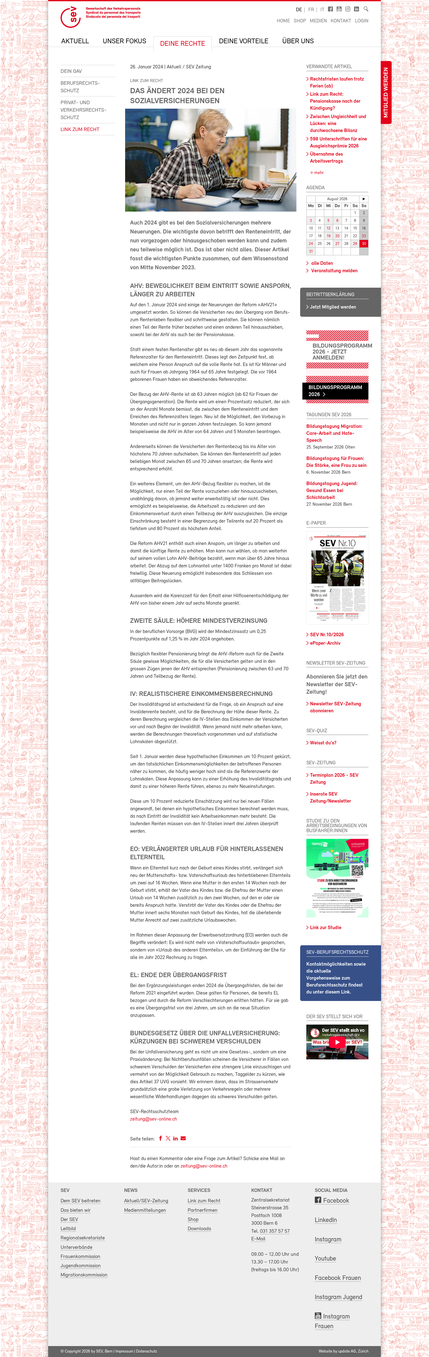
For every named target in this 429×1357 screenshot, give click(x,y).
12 (328, 228)
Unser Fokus (124, 41)
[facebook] (160, 1139)
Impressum (124, 1352)
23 (364, 236)
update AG (347, 1352)
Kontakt (341, 21)
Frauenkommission (80, 1256)
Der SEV (69, 1219)
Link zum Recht (80, 129)
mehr (318, 173)
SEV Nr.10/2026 (327, 635)
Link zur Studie (325, 927)
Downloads (199, 1228)
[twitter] (168, 1139)
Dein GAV (71, 71)
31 (311, 252)
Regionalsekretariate (83, 1238)
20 (337, 236)
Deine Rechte (182, 44)
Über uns (298, 41)
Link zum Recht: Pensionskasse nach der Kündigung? (335, 101)
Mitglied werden (386, 92)
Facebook (336, 1201)
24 (311, 244)
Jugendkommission (81, 1265)
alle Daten (321, 263)
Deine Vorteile (243, 41)
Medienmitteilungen (145, 1210)
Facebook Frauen (338, 1278)
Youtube (325, 1259)
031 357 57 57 (275, 1231)
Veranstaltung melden (334, 271)
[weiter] (363, 199)
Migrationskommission (84, 1275)
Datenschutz (146, 1352)
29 (355, 244)
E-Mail (258, 1239)
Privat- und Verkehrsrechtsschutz (84, 110)
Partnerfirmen (202, 1210)
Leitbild (68, 1228)
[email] (183, 1139)
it (322, 9)
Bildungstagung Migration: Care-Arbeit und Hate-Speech (334, 433)
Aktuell (75, 41)
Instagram (328, 1240)
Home (283, 21)
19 (328, 236)
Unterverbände (76, 1247)
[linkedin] (175, 1139)
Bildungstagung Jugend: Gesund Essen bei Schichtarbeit (332, 490)
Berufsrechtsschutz (80, 87)
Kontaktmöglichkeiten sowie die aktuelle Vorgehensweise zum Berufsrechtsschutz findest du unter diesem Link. (336, 978)
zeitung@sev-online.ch (153, 1119)
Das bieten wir (76, 1210)
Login (361, 21)
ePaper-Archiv (325, 643)
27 (337, 244)
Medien (318, 21)
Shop (300, 21)
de (299, 9)
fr (311, 9)
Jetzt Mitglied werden (333, 307)
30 (364, 244)
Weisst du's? (323, 743)
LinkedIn (326, 1220)
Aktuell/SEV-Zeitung (146, 1201)
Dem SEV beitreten (81, 1201)
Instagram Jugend (338, 1297)
